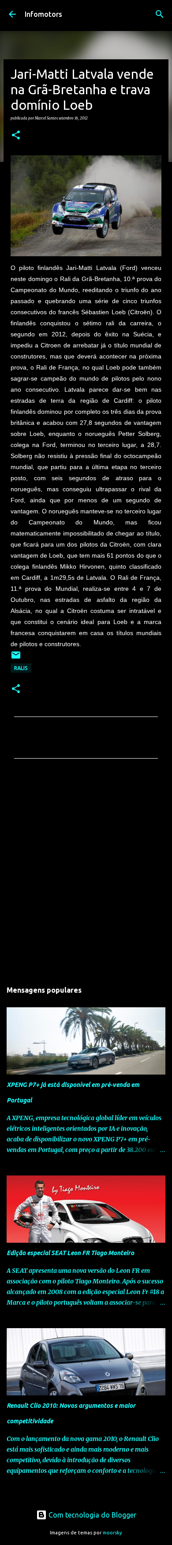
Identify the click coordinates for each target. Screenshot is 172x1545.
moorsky (112, 1532)
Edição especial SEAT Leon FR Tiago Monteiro (70, 1252)
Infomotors (43, 14)
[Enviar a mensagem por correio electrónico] (16, 658)
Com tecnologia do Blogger (91, 1515)
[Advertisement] (86, 872)
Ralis (21, 668)
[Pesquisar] (159, 14)
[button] (16, 135)
